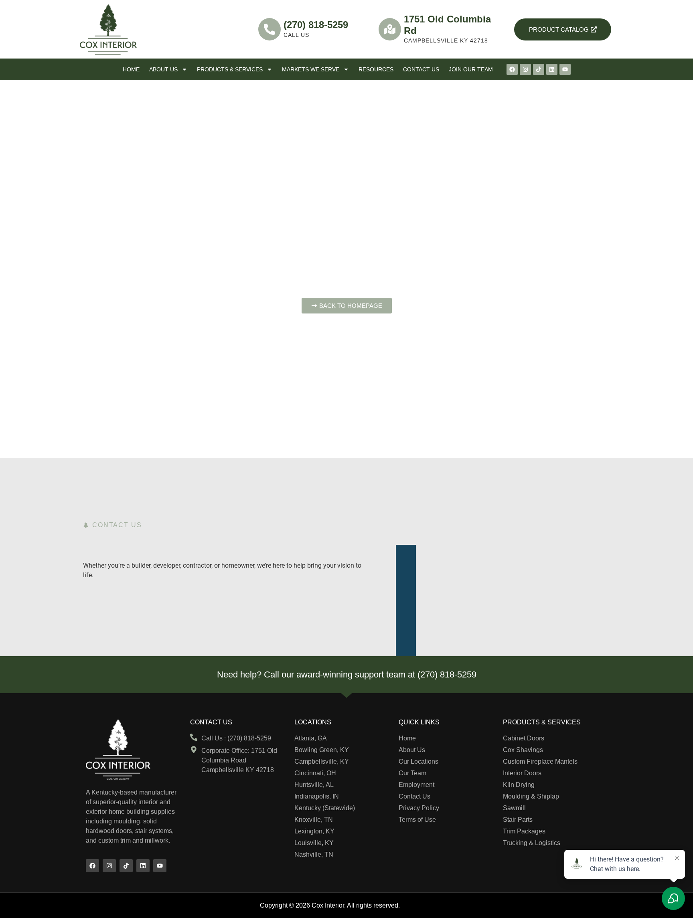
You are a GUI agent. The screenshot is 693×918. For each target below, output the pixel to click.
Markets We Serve (310, 69)
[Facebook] (512, 69)
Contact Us (421, 69)
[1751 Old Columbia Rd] (390, 29)
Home (131, 69)
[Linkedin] (551, 69)
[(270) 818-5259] (269, 29)
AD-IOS (417, 905)
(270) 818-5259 (316, 24)
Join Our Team (471, 69)
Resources (376, 69)
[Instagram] (525, 69)
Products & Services (230, 69)
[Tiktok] (538, 69)
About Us (163, 69)
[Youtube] (565, 69)
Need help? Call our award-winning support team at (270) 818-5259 (346, 674)
